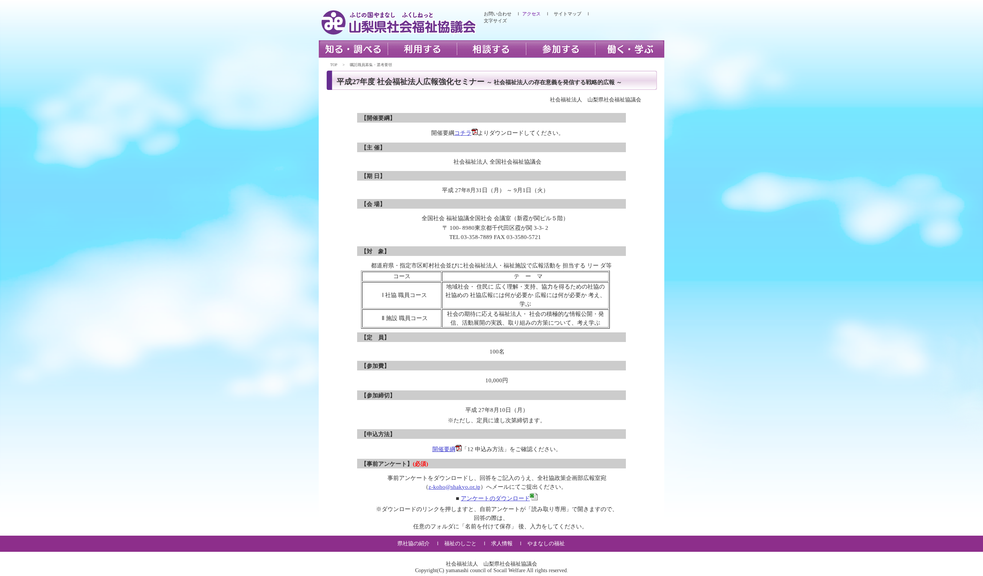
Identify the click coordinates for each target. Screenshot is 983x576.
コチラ (463, 133)
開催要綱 (443, 449)
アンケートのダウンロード (495, 498)
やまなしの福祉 (546, 543)
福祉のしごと (460, 543)
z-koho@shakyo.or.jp (454, 487)
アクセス (531, 14)
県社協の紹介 (413, 543)
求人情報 (502, 543)
